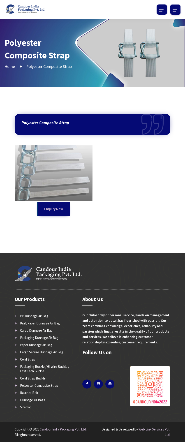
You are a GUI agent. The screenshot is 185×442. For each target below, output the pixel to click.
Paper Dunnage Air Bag (36, 345)
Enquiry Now (53, 209)
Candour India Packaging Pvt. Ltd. (63, 429)
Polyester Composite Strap (39, 385)
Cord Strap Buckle (33, 378)
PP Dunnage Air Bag (34, 316)
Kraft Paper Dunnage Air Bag (40, 323)
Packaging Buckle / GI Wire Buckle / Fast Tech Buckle (44, 368)
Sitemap (26, 407)
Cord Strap (27, 359)
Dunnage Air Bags (32, 400)
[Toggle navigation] (175, 10)
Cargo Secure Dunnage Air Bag (41, 352)
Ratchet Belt (29, 393)
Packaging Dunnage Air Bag (39, 338)
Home (10, 66)
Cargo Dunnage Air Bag (36, 330)
